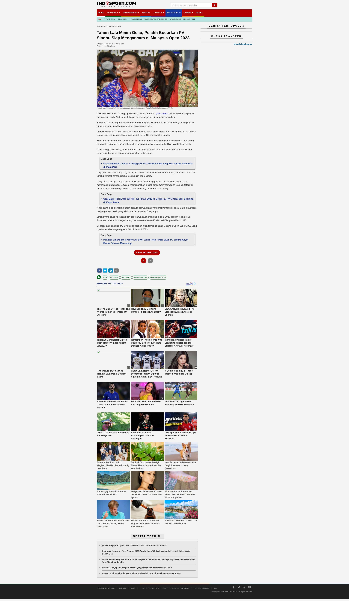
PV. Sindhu (114, 277)
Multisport (173, 13)
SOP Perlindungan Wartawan (176, 588)
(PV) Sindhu (162, 113)
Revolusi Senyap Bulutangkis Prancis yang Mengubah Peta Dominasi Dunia (137, 567)
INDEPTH (146, 13)
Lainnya (187, 13)
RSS (215, 588)
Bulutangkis (126, 277)
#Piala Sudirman (135, 19)
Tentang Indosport (106, 588)
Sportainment (130, 13)
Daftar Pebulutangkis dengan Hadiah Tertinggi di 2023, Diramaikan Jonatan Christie (141, 573)
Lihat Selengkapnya (243, 44)
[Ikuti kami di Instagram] (244, 587)
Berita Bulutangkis (140, 277)
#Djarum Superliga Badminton (156, 19)
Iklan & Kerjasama (201, 588)
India (105, 277)
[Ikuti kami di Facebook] (233, 587)
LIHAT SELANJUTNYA (147, 252)
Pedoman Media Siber (149, 588)
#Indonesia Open (189, 19)
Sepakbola (112, 13)
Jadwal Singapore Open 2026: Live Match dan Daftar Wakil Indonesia (134, 545)
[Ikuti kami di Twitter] (239, 587)
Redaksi (122, 588)
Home (101, 13)
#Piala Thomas (109, 19)
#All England (175, 19)
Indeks (199, 13)
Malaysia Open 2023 (158, 277)
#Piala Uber (122, 19)
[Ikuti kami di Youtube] (249, 587)
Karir (133, 588)
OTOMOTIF (157, 13)
